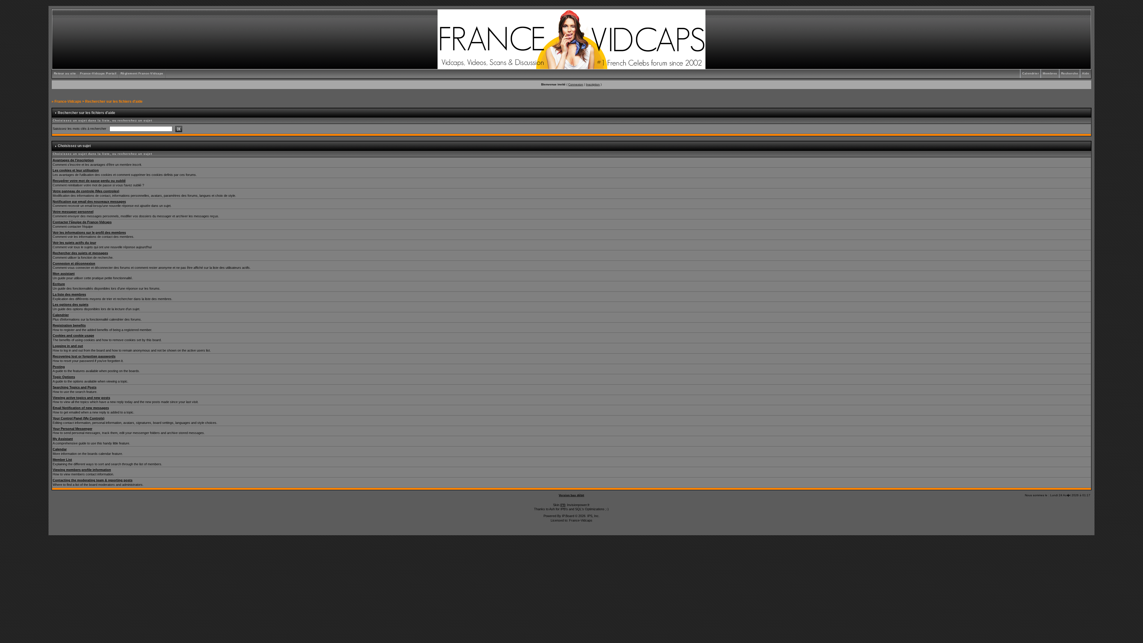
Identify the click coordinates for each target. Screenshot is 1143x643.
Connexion (575, 84)
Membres (1050, 73)
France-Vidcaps (67, 101)
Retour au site (65, 73)
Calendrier (1030, 73)
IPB (562, 505)
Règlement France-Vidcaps (142, 73)
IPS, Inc (593, 516)
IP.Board (568, 516)
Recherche (1069, 73)
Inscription (593, 84)
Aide (1085, 73)
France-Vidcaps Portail (98, 73)
